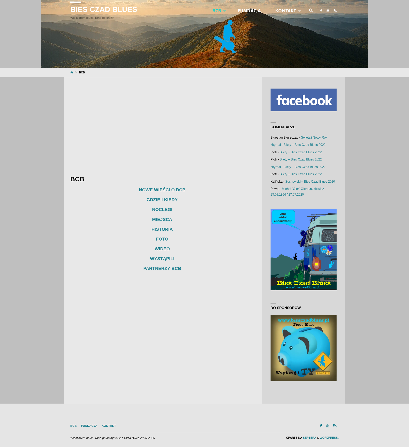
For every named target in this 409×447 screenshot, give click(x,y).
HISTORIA (162, 229)
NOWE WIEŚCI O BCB (162, 189)
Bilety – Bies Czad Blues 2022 (304, 144)
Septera (309, 437)
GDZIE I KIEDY (162, 199)
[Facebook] (321, 10)
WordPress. (329, 437)
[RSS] (335, 10)
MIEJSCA (162, 219)
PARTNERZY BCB (162, 268)
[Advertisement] (162, 125)
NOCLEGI (162, 209)
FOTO (162, 238)
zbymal (276, 144)
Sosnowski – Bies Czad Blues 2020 (310, 181)
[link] (311, 10)
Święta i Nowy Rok (314, 137)
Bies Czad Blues (103, 9)
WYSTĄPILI (162, 258)
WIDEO (162, 248)
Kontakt (109, 425)
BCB (73, 425)
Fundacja (89, 425)
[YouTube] (327, 10)
